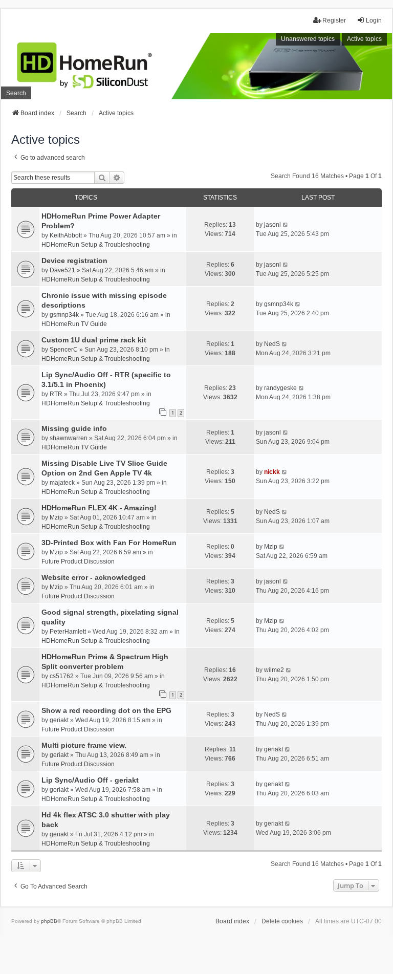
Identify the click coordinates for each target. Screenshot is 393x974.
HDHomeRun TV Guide (74, 324)
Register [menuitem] (334, 20)
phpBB (49, 921)
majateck (62, 482)
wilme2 (274, 670)
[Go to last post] (285, 224)
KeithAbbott (66, 235)
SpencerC (64, 349)
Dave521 (62, 270)
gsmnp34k (64, 314)
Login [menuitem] (374, 20)
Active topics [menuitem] (364, 38)
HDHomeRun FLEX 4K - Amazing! (99, 508)
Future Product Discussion (78, 561)
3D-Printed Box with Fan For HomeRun (109, 542)
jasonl (272, 224)
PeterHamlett (68, 631)
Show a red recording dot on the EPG (106, 710)
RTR (56, 394)
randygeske (280, 388)
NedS (272, 344)
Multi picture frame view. (83, 745)
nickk (272, 471)
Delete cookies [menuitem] (282, 921)
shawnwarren (69, 438)
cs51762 (62, 676)
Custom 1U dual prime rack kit (93, 340)
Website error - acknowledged (93, 577)
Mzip (56, 517)
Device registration (74, 260)
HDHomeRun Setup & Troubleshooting (95, 244)
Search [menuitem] (16, 93)
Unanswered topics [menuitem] (308, 38)
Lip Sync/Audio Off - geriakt (90, 780)
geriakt (59, 720)
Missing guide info (74, 428)
